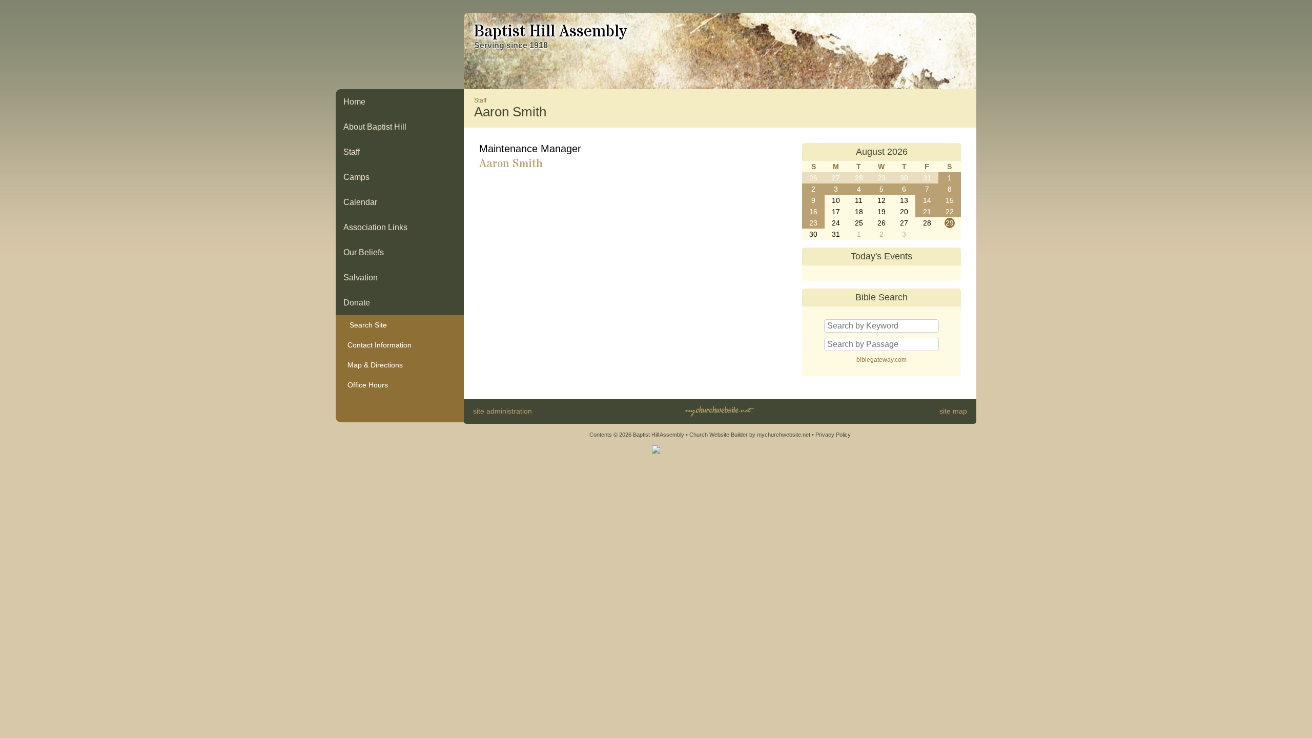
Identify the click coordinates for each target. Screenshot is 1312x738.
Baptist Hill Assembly (550, 31)
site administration (502, 411)
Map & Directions (373, 365)
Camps (356, 177)
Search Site (365, 325)
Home (354, 101)
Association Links (375, 227)
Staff (351, 152)
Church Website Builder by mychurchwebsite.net (749, 435)
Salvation (360, 277)
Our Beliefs (363, 252)
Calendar (360, 202)
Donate (356, 302)
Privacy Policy (833, 435)
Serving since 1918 (511, 45)
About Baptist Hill (374, 126)
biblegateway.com (881, 359)
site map (953, 411)
